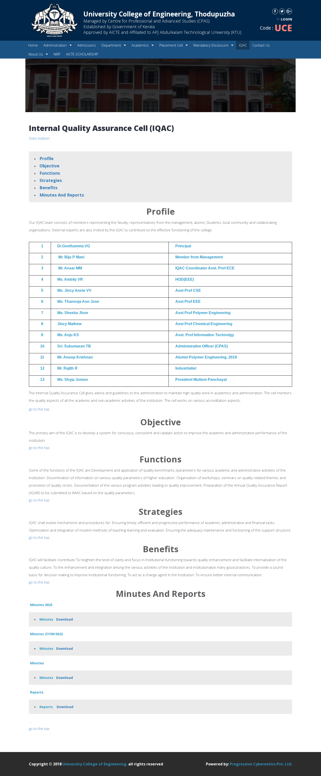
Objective (49, 166)
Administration (55, 45)
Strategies (50, 180)
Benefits (48, 187)
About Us (36, 54)
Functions (49, 173)
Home (33, 45)
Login (286, 19)
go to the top (39, 409)
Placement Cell (171, 45)
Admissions (86, 45)
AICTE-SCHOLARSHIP (82, 54)
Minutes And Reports (61, 195)
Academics (141, 45)
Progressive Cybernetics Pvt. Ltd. (261, 764)
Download (64, 619)
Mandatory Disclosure (211, 45)
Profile (46, 158)
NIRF (57, 54)
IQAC (243, 45)
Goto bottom (39, 138)
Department (112, 45)
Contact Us (261, 45)
